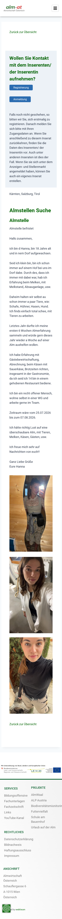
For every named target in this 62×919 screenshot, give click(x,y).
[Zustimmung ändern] (6, 908)
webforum (20, 909)
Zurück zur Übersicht (23, 32)
